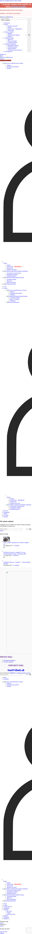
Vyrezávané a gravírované (15, 50)
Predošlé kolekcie (12, 47)
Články (9, 912)
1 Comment (16, 545)
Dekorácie (7, 23)
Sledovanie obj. (11, 914)
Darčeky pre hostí (12, 26)
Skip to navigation (5, 0)
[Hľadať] (29, 35)
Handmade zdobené (13, 45)
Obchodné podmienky (9, 660)
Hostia (6, 24)
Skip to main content (15, 0)
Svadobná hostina (9, 38)
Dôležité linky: (6, 657)
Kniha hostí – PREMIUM (15, 29)
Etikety (10, 27)
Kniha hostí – (14, 266)
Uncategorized (8, 51)
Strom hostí (11, 30)
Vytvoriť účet (3, 931)
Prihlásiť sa (6, 918)
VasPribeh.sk (16, 670)
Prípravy (10, 36)
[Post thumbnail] (6, 541)
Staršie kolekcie (12, 48)
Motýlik (10, 33)
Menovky (10, 39)
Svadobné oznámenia (10, 44)
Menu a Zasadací (12, 41)
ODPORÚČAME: (16, 665)
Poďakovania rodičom (14, 35)
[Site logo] (3, 17)
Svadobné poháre (12, 42)
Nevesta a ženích (8, 32)
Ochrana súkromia (8, 662)
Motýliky (12, 294)
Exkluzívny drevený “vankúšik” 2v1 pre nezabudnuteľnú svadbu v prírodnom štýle (14, 553)
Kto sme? (9, 911)
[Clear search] (26, 35)
